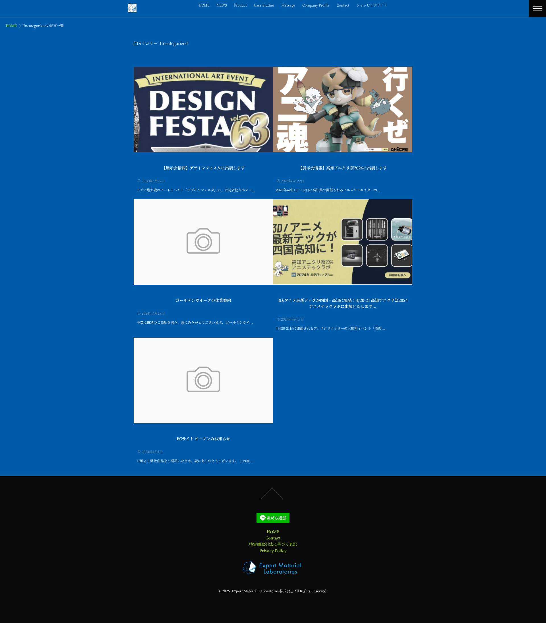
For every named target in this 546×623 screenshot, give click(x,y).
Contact (343, 5)
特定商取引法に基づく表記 (273, 544)
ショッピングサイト (371, 5)
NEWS (222, 5)
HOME (204, 5)
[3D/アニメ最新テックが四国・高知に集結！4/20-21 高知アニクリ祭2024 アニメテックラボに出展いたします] (342, 242)
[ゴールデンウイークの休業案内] (203, 242)
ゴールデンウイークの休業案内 (203, 300)
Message (288, 5)
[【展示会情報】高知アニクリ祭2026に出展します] (342, 110)
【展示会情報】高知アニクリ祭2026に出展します (342, 168)
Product (240, 5)
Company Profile (316, 5)
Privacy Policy (273, 551)
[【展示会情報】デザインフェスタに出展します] (203, 110)
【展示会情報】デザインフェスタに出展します (203, 168)
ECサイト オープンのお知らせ (203, 439)
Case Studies (264, 5)
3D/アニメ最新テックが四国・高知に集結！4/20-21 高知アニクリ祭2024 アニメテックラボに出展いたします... (343, 303)
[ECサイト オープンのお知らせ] (203, 380)
